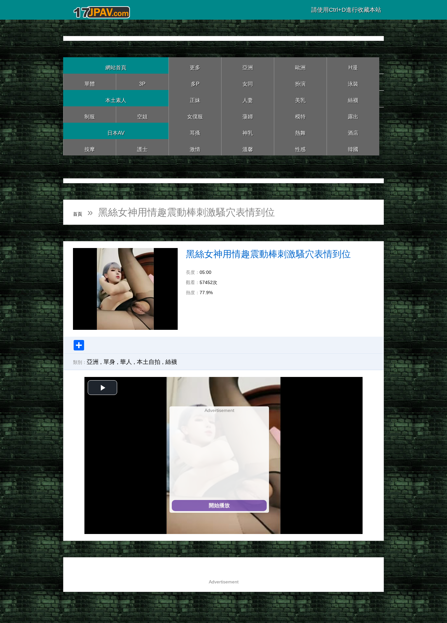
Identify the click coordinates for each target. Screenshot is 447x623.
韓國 (353, 147)
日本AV (116, 130)
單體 (89, 81)
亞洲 (247, 65)
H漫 (353, 65)
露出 (353, 114)
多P (195, 81)
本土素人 (115, 98)
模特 (300, 114)
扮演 (300, 81)
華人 (126, 362)
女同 (247, 81)
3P (142, 81)
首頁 (83, 212)
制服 (89, 114)
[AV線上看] (102, 9)
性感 (300, 147)
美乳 (300, 98)
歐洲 (300, 65)
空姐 (142, 114)
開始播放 (219, 505)
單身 (109, 362)
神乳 (247, 130)
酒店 (353, 130)
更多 (195, 65)
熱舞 (300, 130)
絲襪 (353, 98)
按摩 (89, 147)
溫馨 (247, 147)
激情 (195, 147)
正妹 (195, 98)
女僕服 (195, 114)
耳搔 (195, 130)
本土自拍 (148, 362)
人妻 (247, 98)
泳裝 (353, 81)
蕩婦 (247, 114)
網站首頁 (115, 65)
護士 (142, 147)
